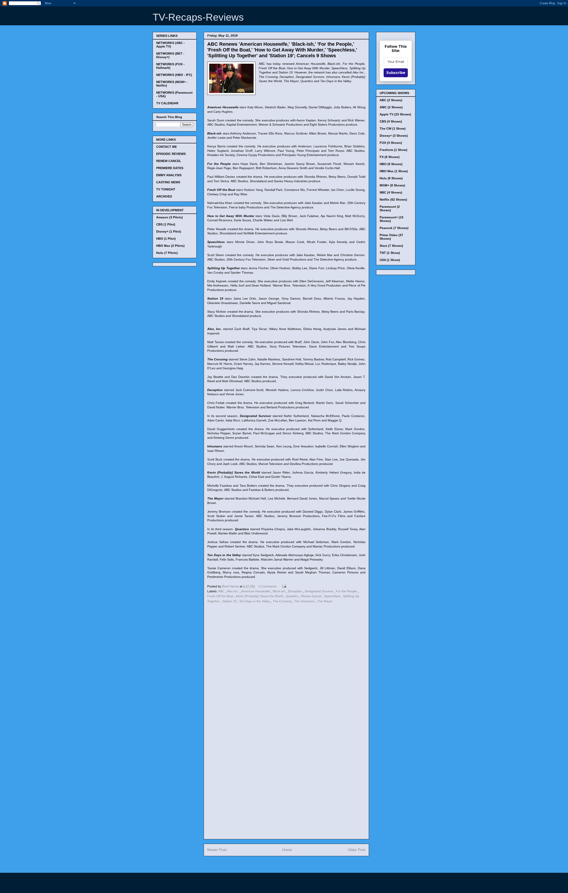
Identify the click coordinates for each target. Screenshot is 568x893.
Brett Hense (231, 586)
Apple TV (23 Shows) (395, 114)
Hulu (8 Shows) (391, 178)
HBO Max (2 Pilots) (170, 245)
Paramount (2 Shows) (390, 208)
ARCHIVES (164, 196)
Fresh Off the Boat (220, 596)
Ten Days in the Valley (255, 601)
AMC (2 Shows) (391, 107)
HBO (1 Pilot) (166, 238)
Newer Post (217, 850)
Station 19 (229, 601)
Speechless (332, 596)
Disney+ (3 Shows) (394, 135)
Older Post (356, 850)
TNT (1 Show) (390, 253)
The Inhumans (305, 601)
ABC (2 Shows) (391, 100)
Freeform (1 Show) (393, 150)
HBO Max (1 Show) (394, 171)
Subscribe (395, 73)
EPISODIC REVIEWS (171, 154)
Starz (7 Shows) (391, 245)
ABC (221, 591)
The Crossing (282, 601)
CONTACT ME (166, 146)
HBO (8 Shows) (391, 164)
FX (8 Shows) (390, 157)
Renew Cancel (311, 596)
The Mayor (325, 601)
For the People (347, 591)
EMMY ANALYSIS (168, 175)
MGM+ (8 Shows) (392, 185)
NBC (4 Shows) (391, 192)
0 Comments (268, 586)
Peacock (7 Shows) (394, 228)
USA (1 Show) (390, 260)
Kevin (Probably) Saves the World (260, 596)
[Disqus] (286, 665)
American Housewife (256, 591)
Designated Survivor (319, 591)
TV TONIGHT (165, 189)
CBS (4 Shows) (391, 121)
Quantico (292, 596)
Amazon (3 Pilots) (169, 217)
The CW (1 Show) (393, 128)
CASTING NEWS (168, 182)
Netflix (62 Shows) (393, 199)
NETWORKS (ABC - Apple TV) (170, 44)
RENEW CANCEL (168, 161)
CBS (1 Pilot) (165, 224)
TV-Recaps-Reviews (198, 17)
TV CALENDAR (167, 103)
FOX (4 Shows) (391, 142)
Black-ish (279, 591)
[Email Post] (283, 586)
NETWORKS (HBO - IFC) (174, 75)
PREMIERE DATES (169, 168)
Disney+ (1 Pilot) (168, 231)
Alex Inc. (233, 591)
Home (287, 850)
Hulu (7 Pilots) (167, 253)
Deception (295, 591)
